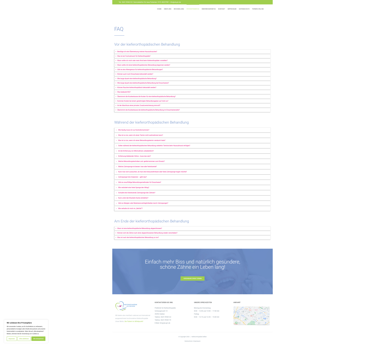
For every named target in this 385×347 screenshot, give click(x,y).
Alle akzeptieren (38, 338)
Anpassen (12, 338)
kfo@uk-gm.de (176, 2)
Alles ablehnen (24, 338)
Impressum (196, 341)
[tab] (192, 52)
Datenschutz (188, 341)
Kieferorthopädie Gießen (199, 336)
